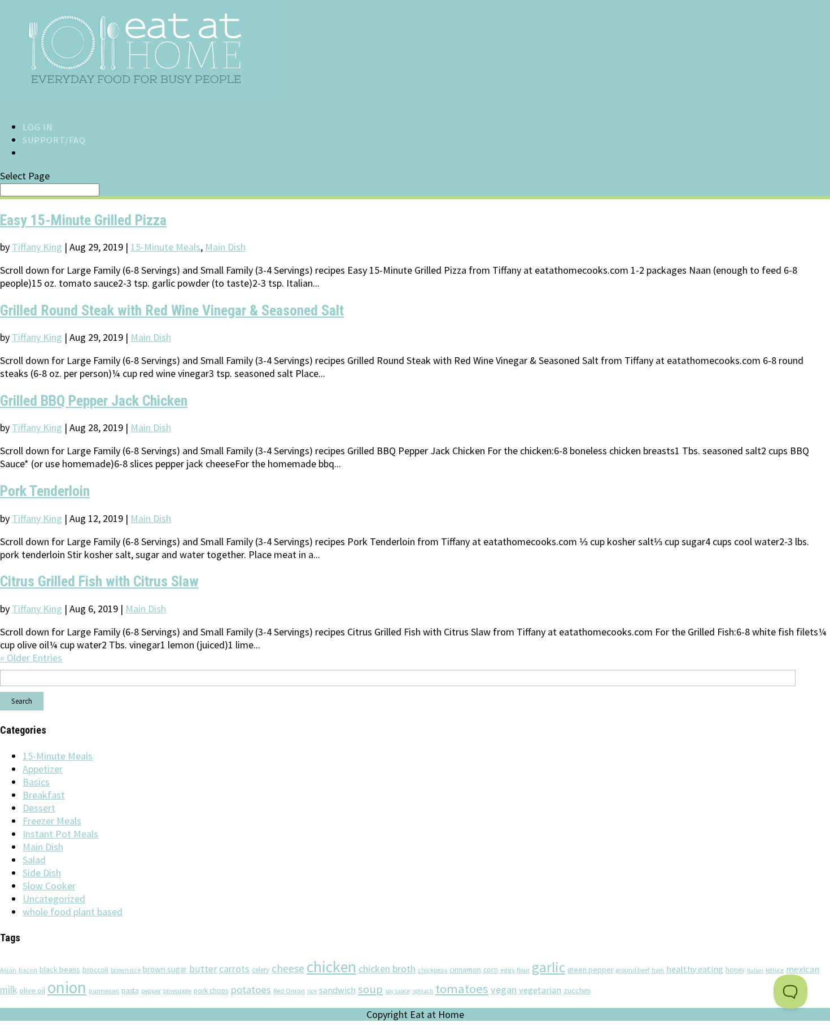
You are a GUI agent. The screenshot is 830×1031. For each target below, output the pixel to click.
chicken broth (387, 968)
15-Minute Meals (165, 246)
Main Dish (225, 246)
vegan (504, 989)
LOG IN (38, 127)
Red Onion (289, 990)
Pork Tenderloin (45, 490)
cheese (288, 968)
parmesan (104, 990)
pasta (130, 990)
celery (260, 970)
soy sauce (397, 991)
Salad (34, 859)
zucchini (577, 990)
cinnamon (465, 970)
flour (523, 970)
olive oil (32, 990)
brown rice (126, 970)
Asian (8, 970)
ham (658, 970)
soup (370, 989)
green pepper (590, 970)
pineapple (177, 990)
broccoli (95, 970)
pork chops (211, 990)
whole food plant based (73, 911)
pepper (151, 991)
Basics (36, 781)
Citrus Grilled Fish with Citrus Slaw (99, 581)
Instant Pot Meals (60, 833)
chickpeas (432, 970)
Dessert (39, 807)
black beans (60, 969)
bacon (28, 970)
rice (312, 991)
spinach (422, 991)
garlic (548, 967)
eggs (507, 969)
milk (8, 990)
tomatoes (461, 989)
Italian (755, 970)
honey (735, 970)
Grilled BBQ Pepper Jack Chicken (93, 400)
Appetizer (43, 768)
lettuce (775, 970)
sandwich (337, 989)
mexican (802, 969)
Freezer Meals (52, 820)
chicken (331, 967)
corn (490, 969)
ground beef (632, 970)
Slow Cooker (49, 885)
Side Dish (42, 872)
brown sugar (165, 969)
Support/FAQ (54, 140)
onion (66, 987)
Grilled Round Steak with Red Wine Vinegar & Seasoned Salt (172, 310)
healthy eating (694, 969)
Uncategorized (54, 898)
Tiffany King (37, 246)
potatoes (250, 989)
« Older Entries (31, 657)
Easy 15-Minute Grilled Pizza (83, 220)
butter (203, 969)
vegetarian (540, 989)
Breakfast (44, 794)
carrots (234, 969)
